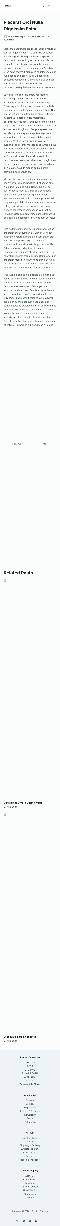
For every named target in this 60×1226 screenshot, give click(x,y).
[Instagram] (30, 1221)
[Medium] (42, 1221)
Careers (30, 1100)
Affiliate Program (30, 1148)
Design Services (30, 1186)
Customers (30, 1194)
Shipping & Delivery (30, 1145)
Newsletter (30, 1114)
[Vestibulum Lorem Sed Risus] (30, 922)
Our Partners (30, 1179)
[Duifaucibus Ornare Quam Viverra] (30, 688)
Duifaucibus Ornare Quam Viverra (23, 802)
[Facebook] (17, 1221)
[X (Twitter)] (24, 1221)
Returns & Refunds (30, 1111)
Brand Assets (30, 1152)
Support (30, 1156)
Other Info (30, 1197)
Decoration (9, 40)
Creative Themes (40, 1211)
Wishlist (30, 1141)
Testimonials (30, 1122)
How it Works (30, 1190)
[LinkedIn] (36, 1221)
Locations (30, 1183)
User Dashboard (30, 1138)
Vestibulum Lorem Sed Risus (20, 1036)
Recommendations (30, 1159)
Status (30, 1118)
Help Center (30, 1107)
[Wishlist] (43, 6)
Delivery (30, 1103)
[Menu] (55, 6)
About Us (30, 1175)
